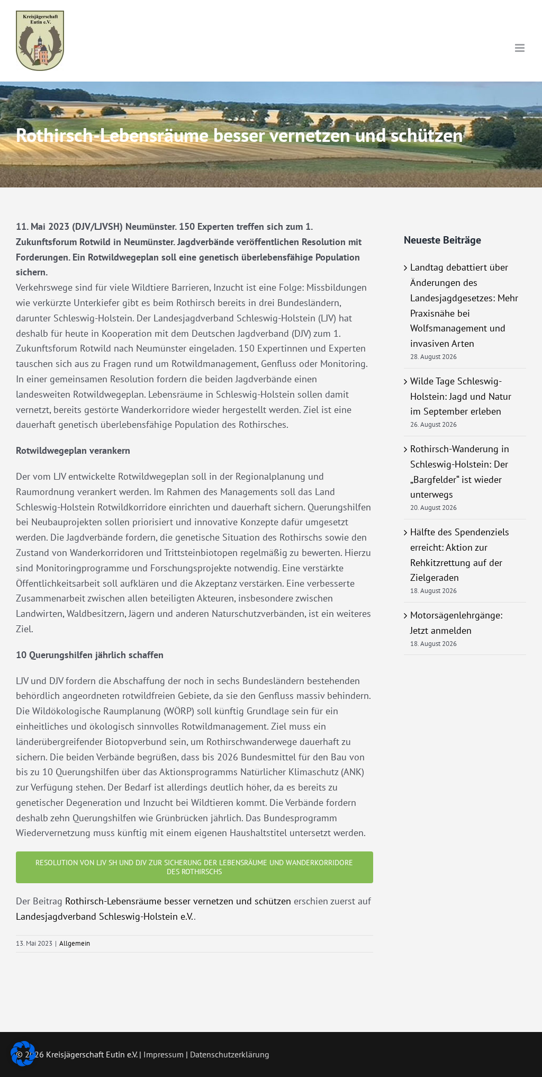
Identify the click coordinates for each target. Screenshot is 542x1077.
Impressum (163, 1054)
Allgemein (74, 943)
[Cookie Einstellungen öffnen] (23, 1063)
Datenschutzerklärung (229, 1054)
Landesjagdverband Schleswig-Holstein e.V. (105, 916)
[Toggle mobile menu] (520, 47)
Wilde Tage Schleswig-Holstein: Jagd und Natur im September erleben (460, 396)
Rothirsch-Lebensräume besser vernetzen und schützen (178, 901)
